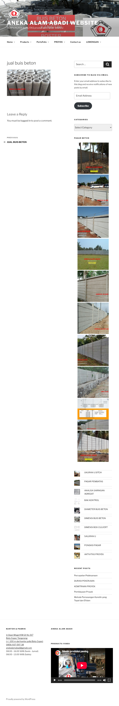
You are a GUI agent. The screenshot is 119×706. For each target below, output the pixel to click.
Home (10, 42)
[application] (82, 665)
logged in (26, 120)
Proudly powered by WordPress (20, 699)
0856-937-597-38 (15, 644)
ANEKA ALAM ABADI (62, 629)
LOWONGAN (92, 42)
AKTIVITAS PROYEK (94, 554)
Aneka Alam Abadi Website (52, 23)
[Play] (54, 680)
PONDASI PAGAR (92, 545)
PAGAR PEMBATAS (93, 481)
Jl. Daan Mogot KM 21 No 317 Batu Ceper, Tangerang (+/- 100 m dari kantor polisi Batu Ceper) (24, 638)
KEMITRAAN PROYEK (84, 586)
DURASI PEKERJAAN (84, 581)
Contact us (75, 42)
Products (24, 42)
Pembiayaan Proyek (83, 591)
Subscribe (83, 105)
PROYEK (58, 42)
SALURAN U (90, 536)
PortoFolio (42, 42)
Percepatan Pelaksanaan (86, 575)
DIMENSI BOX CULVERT (96, 527)
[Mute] (104, 680)
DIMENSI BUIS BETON (95, 518)
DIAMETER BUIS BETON (96, 509)
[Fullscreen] (109, 680)
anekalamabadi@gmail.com (19, 648)
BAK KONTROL (91, 500)
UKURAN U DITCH (93, 472)
